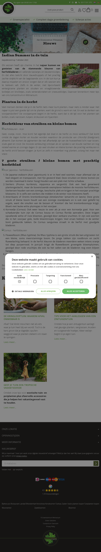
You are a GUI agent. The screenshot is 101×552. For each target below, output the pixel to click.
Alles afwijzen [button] (48, 291)
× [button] (92, 256)
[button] (23, 291)
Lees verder (29, 269)
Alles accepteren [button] (75, 291)
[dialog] (50, 276)
